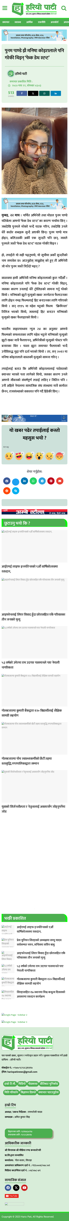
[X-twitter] (16, 1188)
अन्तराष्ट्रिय (4, 608)
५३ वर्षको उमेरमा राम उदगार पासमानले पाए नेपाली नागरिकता (31, 665)
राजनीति (41, 22)
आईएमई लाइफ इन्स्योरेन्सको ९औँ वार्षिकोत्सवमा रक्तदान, (30, 569)
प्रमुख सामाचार (4, 656)
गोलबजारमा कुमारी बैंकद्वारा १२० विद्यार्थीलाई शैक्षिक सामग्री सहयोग (32, 713)
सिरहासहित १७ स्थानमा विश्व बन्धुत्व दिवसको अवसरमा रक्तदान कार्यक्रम (41, 994)
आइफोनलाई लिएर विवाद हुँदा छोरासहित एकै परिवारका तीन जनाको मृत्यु (33, 617)
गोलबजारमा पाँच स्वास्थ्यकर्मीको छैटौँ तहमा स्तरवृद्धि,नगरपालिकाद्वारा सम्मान (27, 761)
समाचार (5, 22)
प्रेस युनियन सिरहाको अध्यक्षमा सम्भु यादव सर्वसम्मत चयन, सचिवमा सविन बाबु (39, 942)
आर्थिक (29, 22)
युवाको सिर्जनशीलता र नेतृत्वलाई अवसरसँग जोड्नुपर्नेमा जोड (33, 809)
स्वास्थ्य (18, 22)
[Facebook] (8, 1188)
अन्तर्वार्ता (54, 22)
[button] (6, 481)
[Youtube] (24, 1188)
